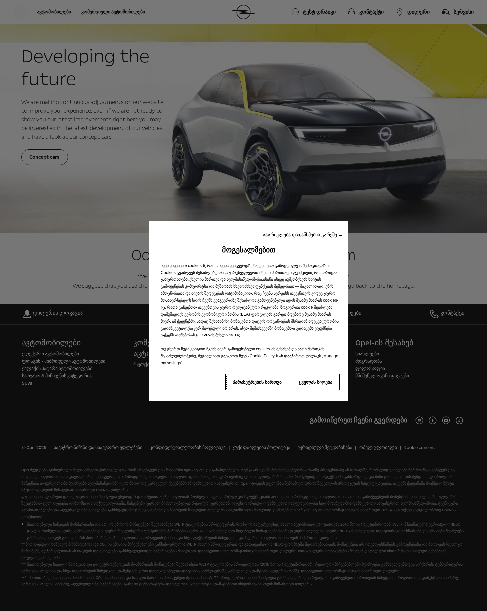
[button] (303, 234)
